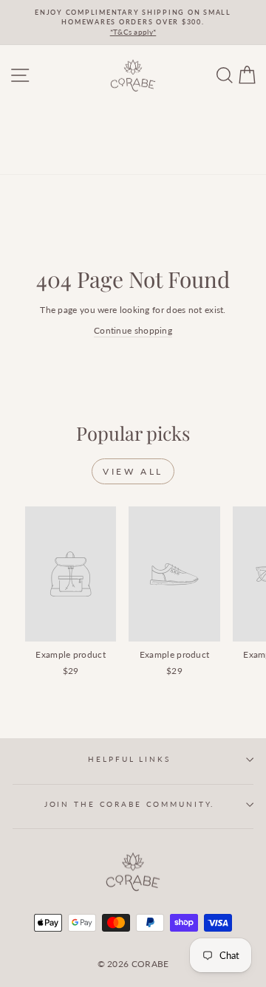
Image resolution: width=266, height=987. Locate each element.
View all (133, 471)
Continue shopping (133, 330)
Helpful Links (129, 759)
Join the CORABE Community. (129, 804)
